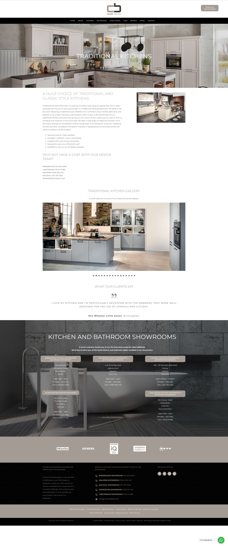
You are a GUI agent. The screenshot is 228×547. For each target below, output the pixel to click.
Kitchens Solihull (109, 509)
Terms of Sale (130, 517)
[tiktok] (174, 470)
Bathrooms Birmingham (77, 505)
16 (134, 275)
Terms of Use (120, 517)
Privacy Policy (109, 517)
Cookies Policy (98, 517)
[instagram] (169, 470)
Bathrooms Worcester (135, 505)
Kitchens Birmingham (93, 505)
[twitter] (164, 470)
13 (126, 275)
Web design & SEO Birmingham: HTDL (157, 517)
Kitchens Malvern (121, 505)
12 (123, 275)
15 (131, 275)
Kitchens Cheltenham (96, 509)
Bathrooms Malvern (108, 505)
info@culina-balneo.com (109, 495)
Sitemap (140, 517)
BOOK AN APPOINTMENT (210, 8)
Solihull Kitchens (134, 509)
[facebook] (159, 470)
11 (120, 275)
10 (118, 275)
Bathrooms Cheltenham (150, 505)
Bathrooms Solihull (122, 509)
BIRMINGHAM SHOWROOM (111, 472)
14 (129, 275)
